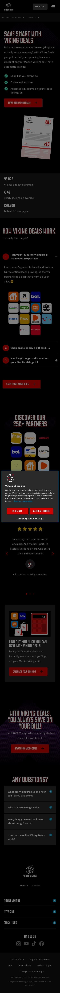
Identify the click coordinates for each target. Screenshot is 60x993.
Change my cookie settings (30, 518)
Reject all (17, 511)
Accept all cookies (41, 511)
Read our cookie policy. (23, 501)
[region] (29, 496)
